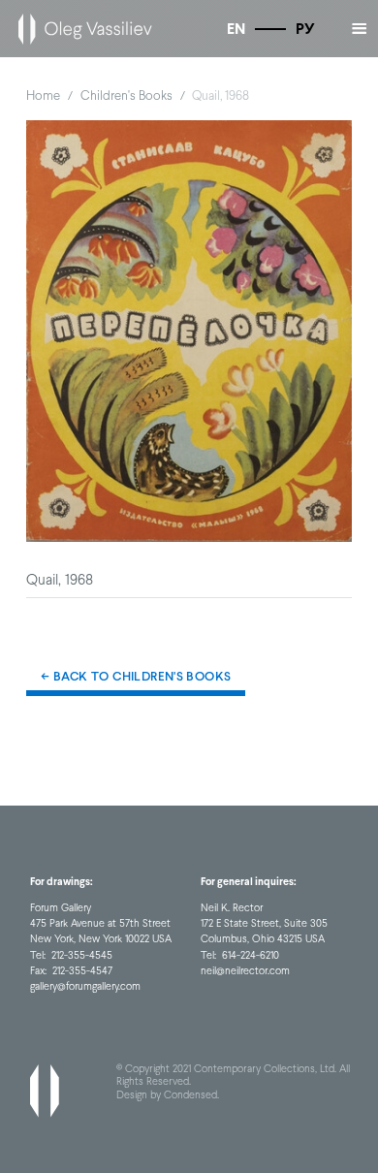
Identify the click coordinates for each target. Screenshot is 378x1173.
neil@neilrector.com (245, 971)
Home (43, 95)
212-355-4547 (82, 971)
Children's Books (126, 95)
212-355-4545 (81, 955)
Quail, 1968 (220, 95)
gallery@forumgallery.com (85, 986)
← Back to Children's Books (136, 676)
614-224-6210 (250, 955)
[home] (80, 29)
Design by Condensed (166, 1095)
